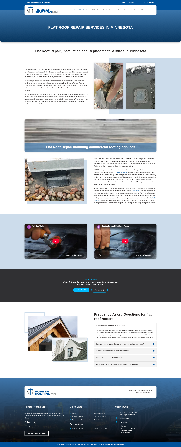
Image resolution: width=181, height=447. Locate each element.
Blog (142, 10)
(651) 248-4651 (125, 418)
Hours (123, 426)
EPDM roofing (122, 172)
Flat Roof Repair (79, 10)
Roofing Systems (99, 413)
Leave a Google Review (36, 433)
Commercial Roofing (79, 420)
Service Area (135, 10)
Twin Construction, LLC (93, 444)
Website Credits (119, 444)
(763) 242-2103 (125, 422)
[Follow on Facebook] (26, 426)
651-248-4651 (81, 290)
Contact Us (150, 10)
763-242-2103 (99, 290)
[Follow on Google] (29, 426)
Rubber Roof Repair (100, 428)
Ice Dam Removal (123, 10)
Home (74, 413)
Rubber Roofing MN (71, 444)
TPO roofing (136, 190)
